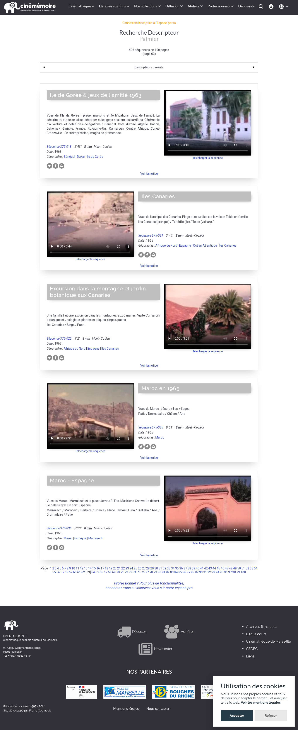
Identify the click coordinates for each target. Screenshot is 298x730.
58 (66, 572)
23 (127, 568)
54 (255, 568)
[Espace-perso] (272, 6)
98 (234, 572)
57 (62, 572)
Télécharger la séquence (208, 157)
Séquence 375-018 (59, 146)
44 (214, 568)
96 (226, 572)
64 (93, 572)
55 (54, 572)
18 (106, 568)
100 (243, 572)
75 (138, 572)
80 (159, 572)
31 (160, 568)
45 (218, 568)
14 (90, 568)
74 (134, 572)
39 (193, 568)
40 (197, 568)
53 (251, 568)
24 (131, 568)
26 (139, 568)
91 (205, 572)
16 (98, 568)
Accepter (237, 716)
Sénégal (69, 156)
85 (180, 572)
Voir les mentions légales (261, 703)
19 (110, 568)
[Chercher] (262, 6)
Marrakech (95, 538)
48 (231, 568)
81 (163, 572)
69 (114, 572)
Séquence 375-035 (150, 427)
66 (101, 572)
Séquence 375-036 (59, 528)
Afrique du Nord (166, 245)
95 (221, 572)
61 (79, 572)
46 (222, 568)
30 (156, 568)
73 (130, 572)
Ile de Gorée (95, 156)
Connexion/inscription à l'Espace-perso (149, 23)
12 (81, 568)
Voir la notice (149, 173)
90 (201, 572)
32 (164, 568)
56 (58, 572)
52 (247, 568)
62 (83, 572)
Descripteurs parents (149, 67)
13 (85, 568)
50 (239, 568)
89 (197, 572)
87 (188, 572)
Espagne (185, 245)
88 (192, 572)
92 (209, 572)
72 (126, 572)
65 (97, 572)
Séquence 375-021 (150, 235)
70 (118, 572)
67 (105, 572)
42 (206, 568)
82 (168, 572)
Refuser (271, 716)
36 (181, 568)
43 (210, 568)
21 (119, 568)
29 (152, 568)
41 (202, 568)
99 (238, 572)
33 (168, 568)
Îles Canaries (227, 245)
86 (184, 572)
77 (147, 572)
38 (189, 568)
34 (173, 568)
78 (151, 572)
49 (235, 568)
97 (230, 572)
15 (94, 568)
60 (75, 572)
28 (148, 568)
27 (144, 568)
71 (122, 572)
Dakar (81, 156)
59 (70, 572)
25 (135, 568)
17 (102, 568)
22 (123, 568)
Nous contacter (158, 708)
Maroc (159, 437)
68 (109, 572)
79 (155, 572)
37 (185, 568)
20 (114, 568)
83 (172, 572)
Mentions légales (126, 708)
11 (77, 568)
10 (73, 568)
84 (176, 572)
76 (143, 572)
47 (226, 568)
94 (217, 572)
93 (213, 572)
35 (177, 568)
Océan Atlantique (205, 245)
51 (243, 568)
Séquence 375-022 (59, 338)
